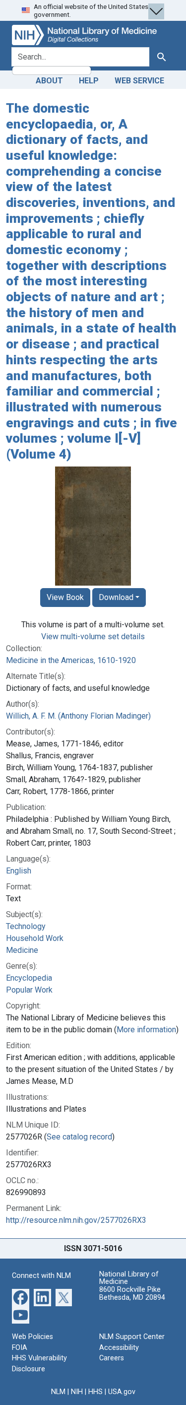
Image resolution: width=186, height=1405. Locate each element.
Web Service (139, 80)
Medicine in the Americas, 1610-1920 (71, 660)
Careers (111, 1358)
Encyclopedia (29, 978)
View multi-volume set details (93, 636)
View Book (65, 597)
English (18, 870)
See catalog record (79, 1136)
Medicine (22, 950)
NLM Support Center (132, 1337)
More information (146, 1029)
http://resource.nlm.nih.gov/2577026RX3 (76, 1220)
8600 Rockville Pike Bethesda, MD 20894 (132, 1293)
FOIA (19, 1347)
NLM (58, 1392)
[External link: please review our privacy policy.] (20, 1297)
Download (116, 597)
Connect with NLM (41, 1275)
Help (89, 80)
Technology (26, 926)
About (49, 80)
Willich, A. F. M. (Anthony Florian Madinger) (78, 716)
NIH (77, 1392)
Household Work (34, 938)
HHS (95, 1392)
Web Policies (32, 1337)
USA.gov (121, 1392)
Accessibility (119, 1347)
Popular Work (29, 990)
